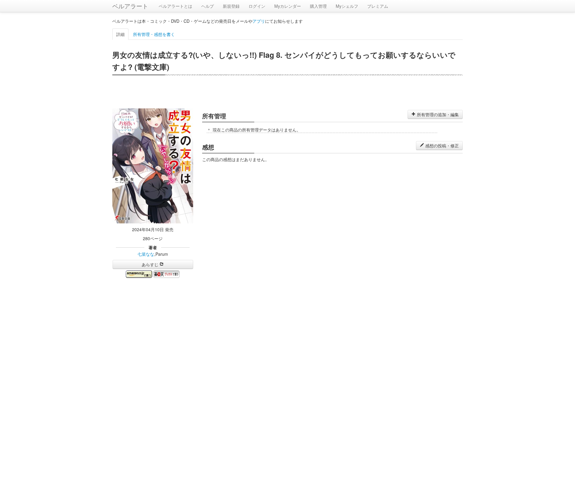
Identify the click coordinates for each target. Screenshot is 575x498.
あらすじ (151, 264)
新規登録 (231, 6)
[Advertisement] (287, 91)
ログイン (257, 6)
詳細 (120, 34)
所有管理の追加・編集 (437, 114)
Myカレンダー (287, 6)
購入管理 (318, 6)
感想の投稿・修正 (441, 146)
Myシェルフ (347, 6)
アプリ (258, 21)
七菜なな (145, 254)
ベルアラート (130, 5)
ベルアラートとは (175, 6)
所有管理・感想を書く (154, 34)
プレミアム (377, 6)
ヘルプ (207, 6)
